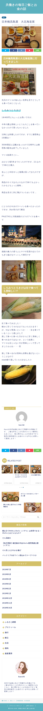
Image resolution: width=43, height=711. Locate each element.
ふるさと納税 (10, 622)
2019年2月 (6, 589)
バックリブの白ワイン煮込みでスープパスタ (19, 555)
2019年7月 (6, 569)
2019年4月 (6, 579)
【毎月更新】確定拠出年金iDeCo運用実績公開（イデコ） (20, 544)
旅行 (7, 632)
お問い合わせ (30, 705)
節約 (7, 648)
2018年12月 (7, 598)
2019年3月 (6, 584)
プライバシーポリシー (15, 705)
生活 (7, 643)
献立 (4, 17)
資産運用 (8, 653)
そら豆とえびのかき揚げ (11, 550)
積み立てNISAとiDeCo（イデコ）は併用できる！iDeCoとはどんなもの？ (21, 532)
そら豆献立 (6, 538)
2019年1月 (6, 593)
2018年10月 (7, 608)
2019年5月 (6, 574)
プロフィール (10, 627)
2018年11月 (7, 603)
